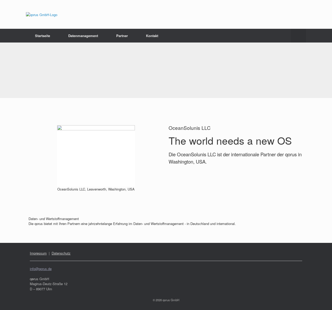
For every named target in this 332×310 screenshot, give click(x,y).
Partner (122, 35)
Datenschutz (61, 253)
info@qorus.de (41, 268)
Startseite (42, 35)
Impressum (38, 253)
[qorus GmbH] (41, 14)
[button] (298, 36)
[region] (166, 70)
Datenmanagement (83, 35)
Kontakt (152, 35)
